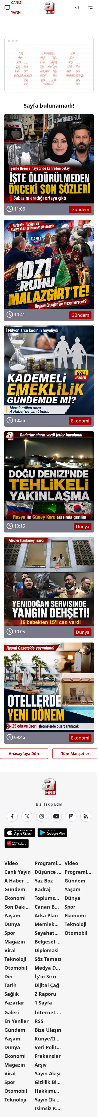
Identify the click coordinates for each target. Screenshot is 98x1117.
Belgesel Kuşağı (49, 941)
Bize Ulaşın (48, 1030)
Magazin (14, 941)
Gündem (14, 889)
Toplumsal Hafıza (49, 898)
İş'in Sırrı (45, 976)
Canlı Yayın (17, 872)
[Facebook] (12, 816)
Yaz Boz (44, 880)
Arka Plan (46, 915)
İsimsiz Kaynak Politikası (49, 1108)
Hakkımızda (49, 1091)
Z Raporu (45, 994)
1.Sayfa (43, 1002)
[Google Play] (52, 832)
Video (11, 863)
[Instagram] (41, 816)
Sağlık (11, 994)
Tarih (10, 985)
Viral (10, 950)
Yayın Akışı (47, 1073)
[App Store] (19, 832)
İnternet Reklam (49, 1012)
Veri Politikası (49, 1047)
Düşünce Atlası (49, 872)
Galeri (11, 1012)
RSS (39, 1021)
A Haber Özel (18, 880)
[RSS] (85, 816)
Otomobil (15, 967)
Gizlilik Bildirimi (49, 1082)
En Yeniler (16, 1021)
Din (8, 976)
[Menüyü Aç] (90, 7)
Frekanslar (48, 1056)
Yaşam (12, 915)
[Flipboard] (71, 816)
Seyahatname (49, 933)
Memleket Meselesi (49, 924)
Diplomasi (47, 950)
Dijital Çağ (47, 985)
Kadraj (42, 889)
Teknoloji (15, 959)
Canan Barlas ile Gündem (49, 906)
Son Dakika (18, 906)
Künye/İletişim (49, 1038)
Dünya (12, 924)
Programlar (48, 863)
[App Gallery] (16, 843)
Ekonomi (15, 898)
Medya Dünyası (49, 967)
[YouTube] (56, 816)
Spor (9, 933)
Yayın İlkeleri (49, 1099)
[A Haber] (49, 7)
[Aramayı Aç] (77, 7)
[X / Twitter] (27, 816)
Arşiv (41, 1064)
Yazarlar (14, 1002)
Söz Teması (48, 959)
